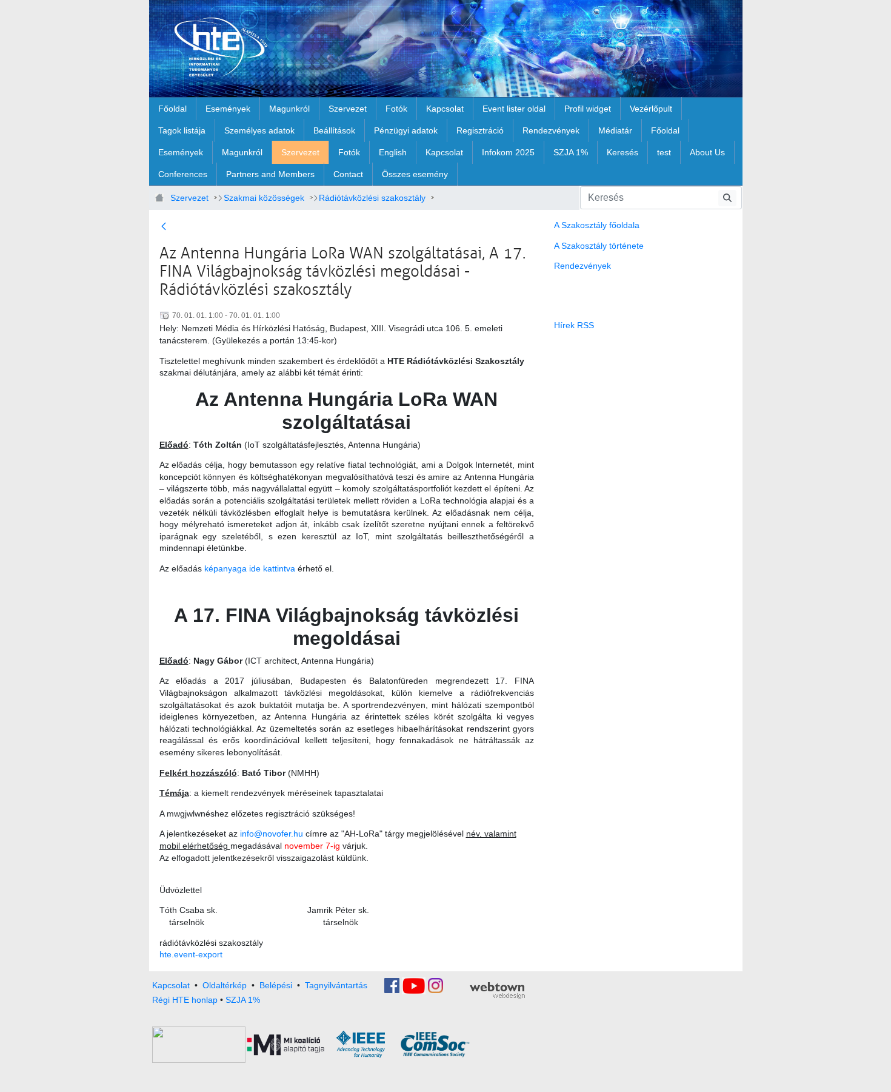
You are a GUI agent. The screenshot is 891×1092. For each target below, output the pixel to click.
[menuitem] (172, 108)
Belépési (275, 984)
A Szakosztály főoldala (596, 225)
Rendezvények (582, 266)
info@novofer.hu (271, 833)
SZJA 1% (242, 1000)
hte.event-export (190, 954)
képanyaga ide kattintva (249, 568)
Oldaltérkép (224, 984)
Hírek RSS (574, 325)
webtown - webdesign (497, 990)
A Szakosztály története (599, 246)
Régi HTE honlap (185, 1000)
